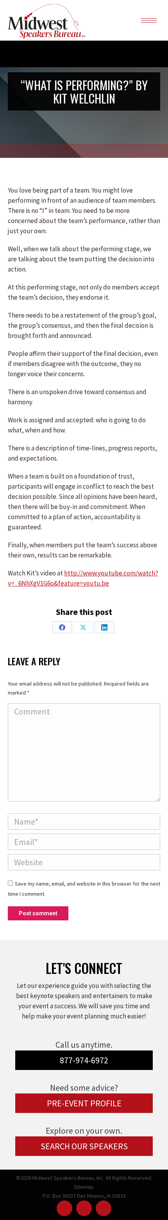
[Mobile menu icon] (149, 20)
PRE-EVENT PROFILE (84, 1103)
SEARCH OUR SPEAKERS (84, 1146)
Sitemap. (84, 1186)
